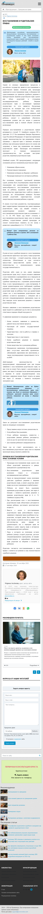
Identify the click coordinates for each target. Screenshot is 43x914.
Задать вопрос (10, 743)
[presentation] (34, 672)
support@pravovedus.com (20, 912)
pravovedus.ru (9, 596)
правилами (17, 739)
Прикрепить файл (9, 728)
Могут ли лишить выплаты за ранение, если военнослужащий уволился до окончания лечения (20, 649)
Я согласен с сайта (15, 739)
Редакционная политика (9, 896)
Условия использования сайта (10, 892)
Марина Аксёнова (20, 51)
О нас (3, 889)
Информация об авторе (12, 600)
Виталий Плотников (21, 243)
